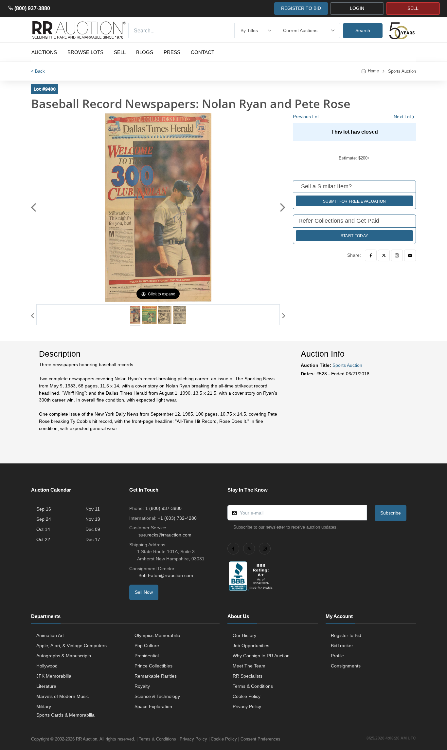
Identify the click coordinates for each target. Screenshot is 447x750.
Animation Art (50, 635)
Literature (46, 686)
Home (373, 70)
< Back (38, 71)
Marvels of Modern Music (62, 696)
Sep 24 (43, 519)
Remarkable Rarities (155, 676)
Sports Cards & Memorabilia (65, 715)
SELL (413, 8)
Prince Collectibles (153, 665)
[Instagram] (397, 255)
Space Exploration (153, 706)
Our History (244, 635)
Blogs (144, 52)
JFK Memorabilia (53, 676)
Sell (120, 52)
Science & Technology (157, 696)
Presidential (146, 655)
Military (43, 706)
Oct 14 (43, 529)
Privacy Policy (247, 706)
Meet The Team (249, 665)
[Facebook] (371, 255)
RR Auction (86, 739)
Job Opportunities (251, 645)
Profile (337, 655)
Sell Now (144, 592)
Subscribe (390, 513)
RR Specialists (247, 676)
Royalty (142, 686)
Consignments (346, 665)
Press (172, 52)
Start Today (354, 236)
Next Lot (402, 116)
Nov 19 (92, 519)
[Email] (410, 255)
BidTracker (342, 645)
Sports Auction (402, 71)
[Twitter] (384, 255)
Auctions (44, 52)
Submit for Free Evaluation (354, 201)
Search (362, 30)
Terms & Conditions (253, 686)
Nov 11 (92, 509)
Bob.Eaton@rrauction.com (165, 575)
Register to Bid (346, 635)
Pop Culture (146, 645)
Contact (202, 52)
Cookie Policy (246, 696)
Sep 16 (43, 509)
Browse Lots (85, 52)
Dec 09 (92, 529)
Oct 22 (43, 539)
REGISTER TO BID (301, 8)
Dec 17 (92, 539)
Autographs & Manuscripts (63, 655)
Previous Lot (306, 116)
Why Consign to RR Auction (261, 655)
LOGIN (357, 8)
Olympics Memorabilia (157, 635)
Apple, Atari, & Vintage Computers (71, 645)
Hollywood (47, 665)
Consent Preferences (260, 739)
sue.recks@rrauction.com (164, 534)
